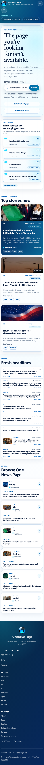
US (14, 530)
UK (14, 507)
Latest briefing (7, 655)
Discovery (5, 676)
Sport (12, 576)
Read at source (37, 376)
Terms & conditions (8, 736)
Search (34, 87)
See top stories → (10, 185)
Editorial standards (8, 728)
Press (3, 720)
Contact (4, 724)
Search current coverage (15, 82)
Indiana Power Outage (31, 19)
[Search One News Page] (40, 3)
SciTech (4, 704)
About (3, 716)
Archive (4, 665)
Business (17, 554)
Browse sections (22, 110)
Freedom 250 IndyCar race (11, 19)
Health (16, 598)
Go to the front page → (22, 104)
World (12, 484)
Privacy (4, 732)
